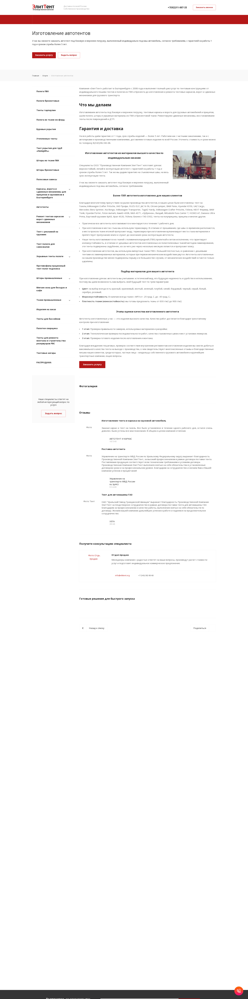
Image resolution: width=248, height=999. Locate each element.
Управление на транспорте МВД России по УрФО (122, 481)
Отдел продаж (120, 554)
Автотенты (42, 207)
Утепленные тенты (46, 138)
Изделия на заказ (46, 309)
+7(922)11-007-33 (177, 7)
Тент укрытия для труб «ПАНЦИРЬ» (49, 149)
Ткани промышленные (48, 300)
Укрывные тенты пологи (49, 256)
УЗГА (112, 521)
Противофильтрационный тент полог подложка (50, 267)
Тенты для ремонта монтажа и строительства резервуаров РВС (51, 340)
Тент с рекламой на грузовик (47, 233)
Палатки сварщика (47, 328)
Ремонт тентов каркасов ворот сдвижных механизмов (50, 219)
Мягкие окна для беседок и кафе (51, 289)
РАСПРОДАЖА (43, 362)
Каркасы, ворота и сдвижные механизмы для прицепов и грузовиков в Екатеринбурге (51, 193)
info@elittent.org (122, 575)
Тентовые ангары (46, 353)
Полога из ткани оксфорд (50, 119)
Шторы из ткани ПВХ (47, 160)
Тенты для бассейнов (48, 318)
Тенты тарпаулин (46, 110)
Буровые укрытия (46, 129)
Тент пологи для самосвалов (45, 245)
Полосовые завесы (46, 179)
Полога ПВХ (42, 91)
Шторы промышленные (49, 278)
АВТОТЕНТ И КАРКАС (121, 438)
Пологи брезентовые (47, 100)
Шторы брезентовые (47, 170)
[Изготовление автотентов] (194, 152)
